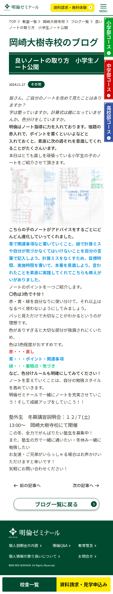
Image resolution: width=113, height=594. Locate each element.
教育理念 (85, 545)
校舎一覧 (29, 584)
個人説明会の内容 (23, 545)
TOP (12, 21)
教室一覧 (29, 21)
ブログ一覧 (80, 21)
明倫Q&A (60, 545)
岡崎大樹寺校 (54, 21)
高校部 (108, 119)
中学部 (108, 77)
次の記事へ (83, 485)
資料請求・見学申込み (83, 584)
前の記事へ (30, 485)
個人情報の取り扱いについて (33, 556)
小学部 (108, 34)
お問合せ (85, 556)
